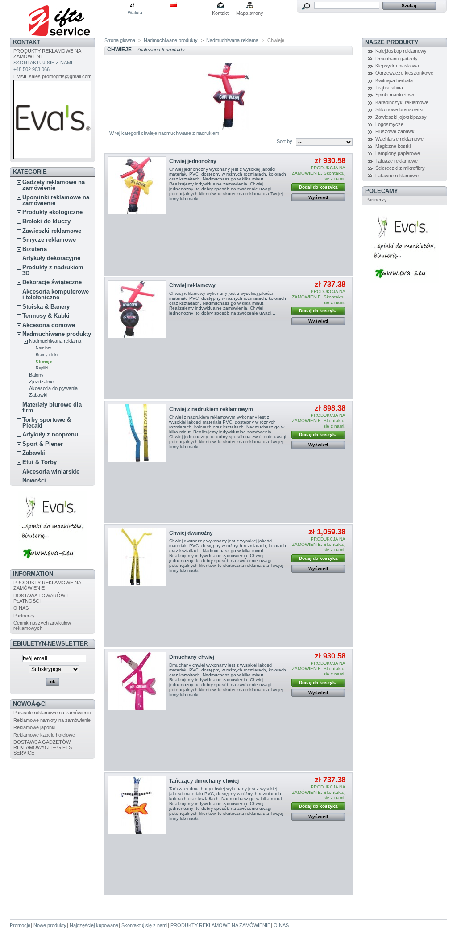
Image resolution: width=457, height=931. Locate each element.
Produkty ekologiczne (52, 212)
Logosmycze (389, 124)
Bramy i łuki (47, 354)
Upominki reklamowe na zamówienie (55, 200)
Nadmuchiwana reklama (55, 341)
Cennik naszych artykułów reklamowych (42, 625)
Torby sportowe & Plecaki (46, 422)
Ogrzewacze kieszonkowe (404, 72)
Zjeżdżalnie (41, 381)
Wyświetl (318, 197)
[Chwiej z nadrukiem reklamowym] (137, 433)
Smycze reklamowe (49, 239)
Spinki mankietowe (395, 94)
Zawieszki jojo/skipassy (401, 117)
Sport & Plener (42, 443)
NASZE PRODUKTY (392, 42)
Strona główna (119, 40)
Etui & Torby (39, 462)
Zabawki (38, 395)
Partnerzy (24, 615)
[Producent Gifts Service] (69, 19)
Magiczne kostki (393, 146)
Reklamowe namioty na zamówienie (52, 720)
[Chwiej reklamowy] (137, 309)
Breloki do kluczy (46, 221)
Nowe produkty (49, 925)
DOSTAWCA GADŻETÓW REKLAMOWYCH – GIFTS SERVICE (42, 747)
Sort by (284, 141)
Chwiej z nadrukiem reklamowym (211, 409)
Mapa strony (249, 13)
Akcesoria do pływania (53, 388)
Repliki (42, 368)
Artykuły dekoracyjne (51, 258)
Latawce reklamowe (397, 175)
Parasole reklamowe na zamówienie (52, 712)
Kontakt (220, 13)
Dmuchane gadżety (396, 58)
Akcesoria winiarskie (50, 471)
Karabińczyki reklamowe (401, 102)
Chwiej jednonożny (192, 161)
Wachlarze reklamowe (399, 139)
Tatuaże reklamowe (396, 161)
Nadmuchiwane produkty (56, 334)
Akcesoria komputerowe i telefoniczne (55, 294)
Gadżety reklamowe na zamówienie (53, 185)
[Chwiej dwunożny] (137, 557)
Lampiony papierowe (397, 153)
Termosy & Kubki (46, 315)
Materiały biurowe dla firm (52, 407)
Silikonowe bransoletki (399, 109)
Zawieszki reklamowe (51, 230)
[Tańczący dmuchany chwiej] (137, 805)
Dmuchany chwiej (191, 657)
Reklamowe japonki (34, 727)
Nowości (34, 480)
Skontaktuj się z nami (144, 925)
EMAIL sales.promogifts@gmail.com (52, 76)
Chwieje (44, 361)
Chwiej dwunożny (191, 533)
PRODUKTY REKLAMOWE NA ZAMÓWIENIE (220, 925)
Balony (36, 374)
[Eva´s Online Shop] (52, 561)
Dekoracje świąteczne (52, 282)
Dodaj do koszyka (318, 187)
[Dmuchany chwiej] (137, 681)
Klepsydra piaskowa (397, 65)
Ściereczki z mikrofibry (400, 168)
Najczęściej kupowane (94, 925)
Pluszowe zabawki (395, 131)
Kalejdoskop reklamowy (401, 51)
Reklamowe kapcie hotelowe (44, 735)
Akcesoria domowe (48, 325)
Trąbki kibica (389, 87)
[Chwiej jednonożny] (137, 185)
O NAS (21, 608)
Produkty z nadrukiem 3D (52, 270)
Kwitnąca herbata (394, 80)
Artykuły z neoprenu (50, 434)
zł (132, 5)
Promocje (20, 925)
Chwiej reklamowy (192, 285)
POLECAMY (381, 191)
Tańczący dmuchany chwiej (204, 781)
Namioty (43, 348)
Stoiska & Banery (46, 306)
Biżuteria (34, 249)
